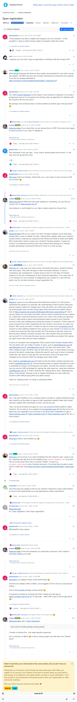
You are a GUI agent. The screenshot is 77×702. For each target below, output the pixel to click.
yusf (10, 56)
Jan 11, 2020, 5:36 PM (33, 125)
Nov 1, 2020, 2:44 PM (31, 526)
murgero (11, 125)
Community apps (50, 5)
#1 (74, 35)
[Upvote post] (70, 50)
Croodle (21, 590)
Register (8, 688)
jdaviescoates (13, 35)
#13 (73, 435)
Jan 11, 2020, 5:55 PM (31, 149)
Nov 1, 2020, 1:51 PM (29, 486)
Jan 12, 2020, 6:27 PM (34, 198)
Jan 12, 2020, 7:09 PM (27, 231)
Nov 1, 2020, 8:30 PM (33, 548)
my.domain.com (65, 326)
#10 (73, 265)
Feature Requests (18, 23)
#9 (74, 231)
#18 (73, 548)
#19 (73, 576)
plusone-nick (13, 149)
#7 (74, 174)
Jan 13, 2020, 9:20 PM (31, 454)
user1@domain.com (16, 347)
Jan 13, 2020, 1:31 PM (31, 395)
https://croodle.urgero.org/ (19, 597)
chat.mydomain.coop (17, 414)
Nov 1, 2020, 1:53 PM (31, 506)
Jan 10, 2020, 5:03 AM (32, 35)
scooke (11, 231)
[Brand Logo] (5, 4)
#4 (74, 92)
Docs (66, 5)
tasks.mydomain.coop (36, 414)
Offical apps (37, 5)
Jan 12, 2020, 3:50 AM (32, 174)
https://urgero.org (14, 137)
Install (71, 5)
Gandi (21, 46)
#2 (74, 56)
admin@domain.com (62, 345)
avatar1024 (12, 486)
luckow (11, 265)
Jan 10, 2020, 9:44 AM (25, 56)
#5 (74, 125)
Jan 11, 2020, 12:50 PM (32, 92)
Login (15, 688)
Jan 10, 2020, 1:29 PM (32, 70)
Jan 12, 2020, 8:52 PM (27, 299)
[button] (3, 699)
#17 (74, 526)
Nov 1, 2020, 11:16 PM (31, 576)
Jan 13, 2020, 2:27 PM (31, 435)
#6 (74, 149)
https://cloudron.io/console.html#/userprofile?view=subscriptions (39, 312)
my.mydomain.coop (48, 409)
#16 (73, 506)
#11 (74, 299)
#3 (74, 70)
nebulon (11, 70)
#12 (73, 395)
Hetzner (27, 46)
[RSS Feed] (71, 23)
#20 (73, 618)
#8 (74, 198)
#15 (73, 486)
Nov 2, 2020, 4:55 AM (34, 618)
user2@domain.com (34, 347)
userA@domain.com (22, 363)
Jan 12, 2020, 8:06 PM (35, 265)
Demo (60, 5)
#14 (73, 454)
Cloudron (14, 46)
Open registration (33, 621)
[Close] (72, 664)
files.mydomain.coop (56, 414)
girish (11, 454)
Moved (7, 23)
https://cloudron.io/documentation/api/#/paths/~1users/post (31, 81)
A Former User (13, 506)
